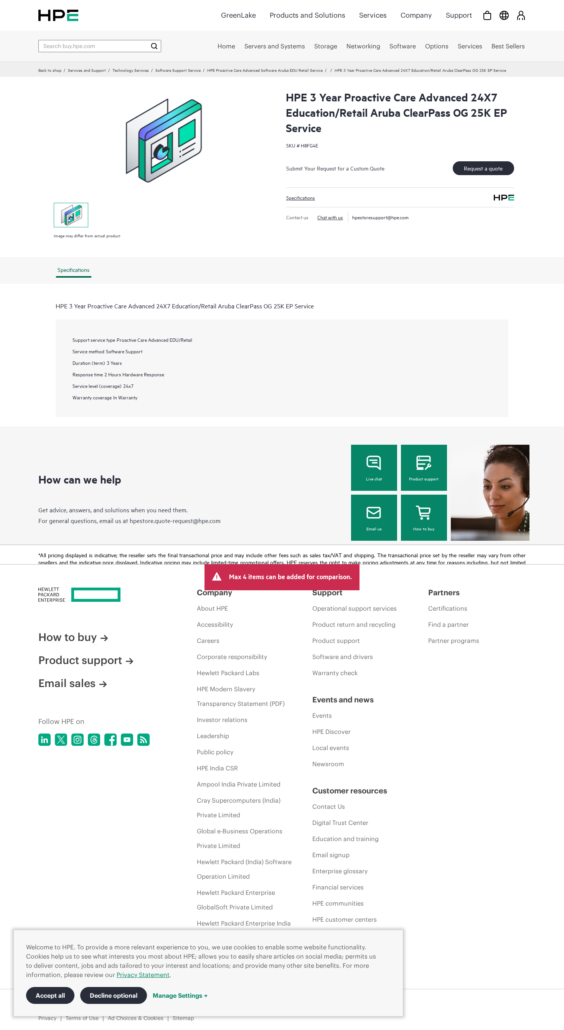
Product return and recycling (354, 624)
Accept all (50, 995)
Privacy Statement (143, 975)
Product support (424, 478)
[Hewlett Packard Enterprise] (58, 15)
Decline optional (113, 995)
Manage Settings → (180, 995)
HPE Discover (331, 731)
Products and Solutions (307, 15)
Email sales (67, 683)
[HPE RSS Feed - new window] (143, 740)
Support (459, 15)
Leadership (213, 736)
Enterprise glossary (340, 871)
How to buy (423, 528)
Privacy (47, 1018)
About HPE (212, 608)
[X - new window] (61, 740)
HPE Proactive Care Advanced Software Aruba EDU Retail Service (265, 70)
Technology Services (130, 70)
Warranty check (335, 673)
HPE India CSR (217, 768)
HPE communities (338, 903)
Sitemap (183, 1018)
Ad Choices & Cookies (135, 1018)
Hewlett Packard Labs (228, 673)
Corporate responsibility (232, 657)
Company (416, 15)
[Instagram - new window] (77, 740)
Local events (330, 748)
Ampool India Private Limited (238, 784)
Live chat (374, 478)
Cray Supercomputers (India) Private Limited (238, 808)
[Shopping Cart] (487, 15)
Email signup (331, 855)
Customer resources (349, 790)
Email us (374, 528)
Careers (208, 640)
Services (373, 15)
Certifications (447, 608)
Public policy (215, 752)
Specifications (300, 197)
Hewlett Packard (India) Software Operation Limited (244, 869)
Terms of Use (82, 1018)
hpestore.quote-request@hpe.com (175, 520)
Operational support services (354, 608)
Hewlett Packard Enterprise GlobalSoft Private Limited (236, 900)
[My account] (521, 15)
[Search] (154, 46)
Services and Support (87, 70)
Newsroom (328, 764)
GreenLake (238, 15)
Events (322, 715)
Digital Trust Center (340, 822)
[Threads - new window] (94, 740)
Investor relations (222, 720)
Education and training (345, 839)
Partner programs (453, 640)
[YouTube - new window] (127, 740)
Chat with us (330, 217)
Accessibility (215, 624)
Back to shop (49, 70)
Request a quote (483, 168)
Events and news (343, 699)
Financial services (338, 887)
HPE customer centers (344, 919)
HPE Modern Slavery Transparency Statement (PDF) (241, 696)
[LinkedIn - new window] (44, 740)
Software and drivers (342, 657)
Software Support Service (178, 70)
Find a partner (448, 624)
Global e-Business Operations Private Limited (239, 838)
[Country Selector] (504, 15)
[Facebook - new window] (110, 740)
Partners (444, 592)
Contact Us (328, 806)
